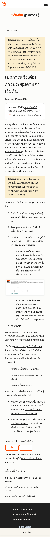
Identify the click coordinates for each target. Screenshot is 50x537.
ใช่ (12, 447)
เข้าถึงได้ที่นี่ (30, 67)
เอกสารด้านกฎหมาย (23, 509)
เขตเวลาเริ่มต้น (18, 385)
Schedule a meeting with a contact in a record (23, 480)
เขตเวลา (15, 369)
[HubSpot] (4, 4)
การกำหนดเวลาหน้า (15, 143)
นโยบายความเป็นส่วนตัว (25, 514)
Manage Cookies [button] (21, 519)
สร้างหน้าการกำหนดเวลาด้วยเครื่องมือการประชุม (23, 489)
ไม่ (26, 447)
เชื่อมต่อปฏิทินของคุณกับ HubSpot (20, 496)
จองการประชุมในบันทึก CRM (28, 346)
